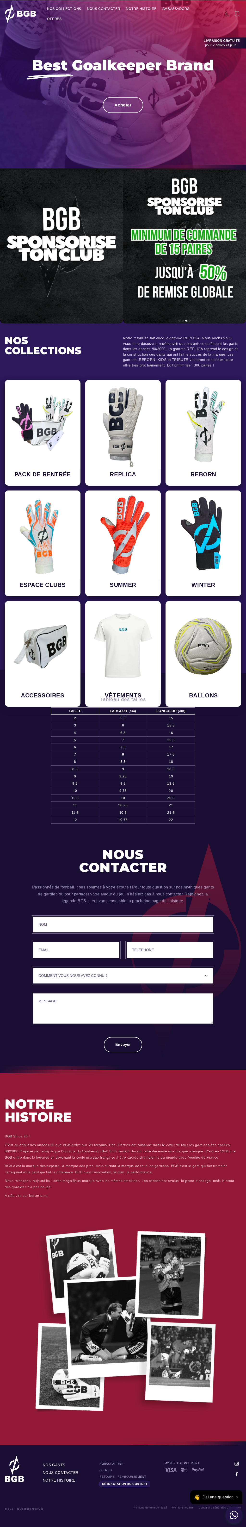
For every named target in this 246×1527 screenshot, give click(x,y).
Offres (105, 1470)
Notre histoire (59, 1480)
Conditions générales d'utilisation (220, 1507)
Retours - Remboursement (122, 1476)
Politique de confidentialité (150, 1507)
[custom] (236, 1463)
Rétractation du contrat (125, 1484)
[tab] (179, 321)
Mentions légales (183, 1507)
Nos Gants (54, 1465)
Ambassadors (111, 1464)
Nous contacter (61, 1473)
